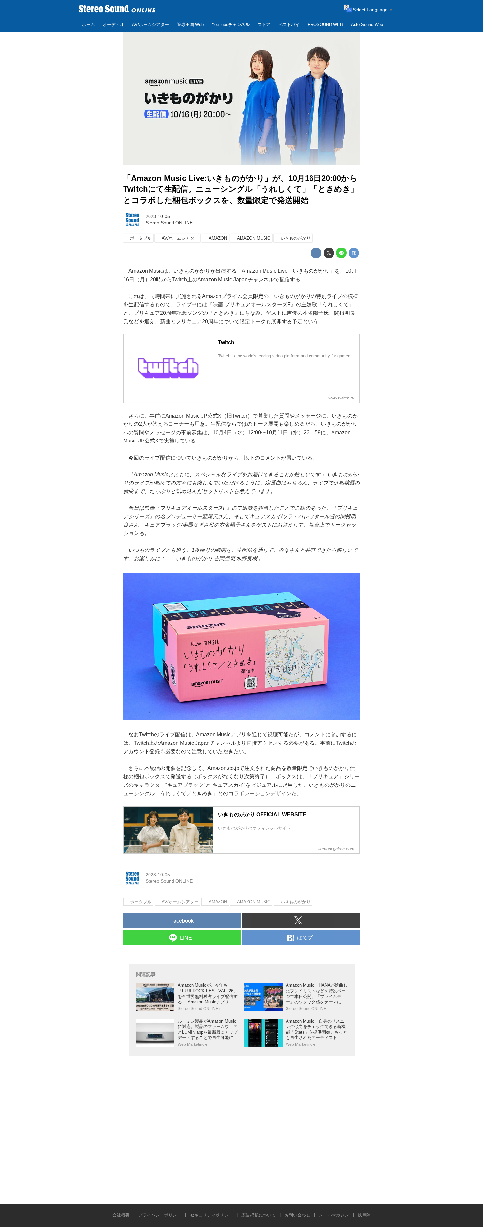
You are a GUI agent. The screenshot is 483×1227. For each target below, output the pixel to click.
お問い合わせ (297, 1215)
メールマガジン (334, 1215)
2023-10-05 (158, 216)
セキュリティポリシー (211, 1215)
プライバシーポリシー (159, 1215)
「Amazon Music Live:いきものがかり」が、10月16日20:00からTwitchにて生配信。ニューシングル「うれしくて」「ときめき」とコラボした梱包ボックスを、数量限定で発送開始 (240, 189)
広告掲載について (259, 1215)
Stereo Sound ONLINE (169, 222)
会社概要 (120, 1215)
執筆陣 (364, 1215)
